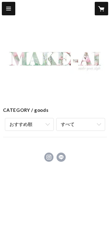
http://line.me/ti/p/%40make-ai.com (61, 157)
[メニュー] (8, 8)
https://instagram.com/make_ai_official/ (48, 157)
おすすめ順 (20, 124)
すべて (68, 124)
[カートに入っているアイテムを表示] (101, 8)
